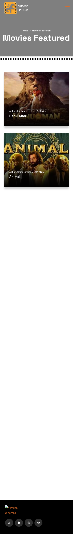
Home (25, 30)
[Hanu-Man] (36, 99)
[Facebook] (19, 523)
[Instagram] (29, 523)
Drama (27, 172)
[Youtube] (38, 523)
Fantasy (21, 111)
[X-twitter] (9, 523)
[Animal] (36, 160)
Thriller (31, 111)
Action (12, 111)
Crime (20, 172)
